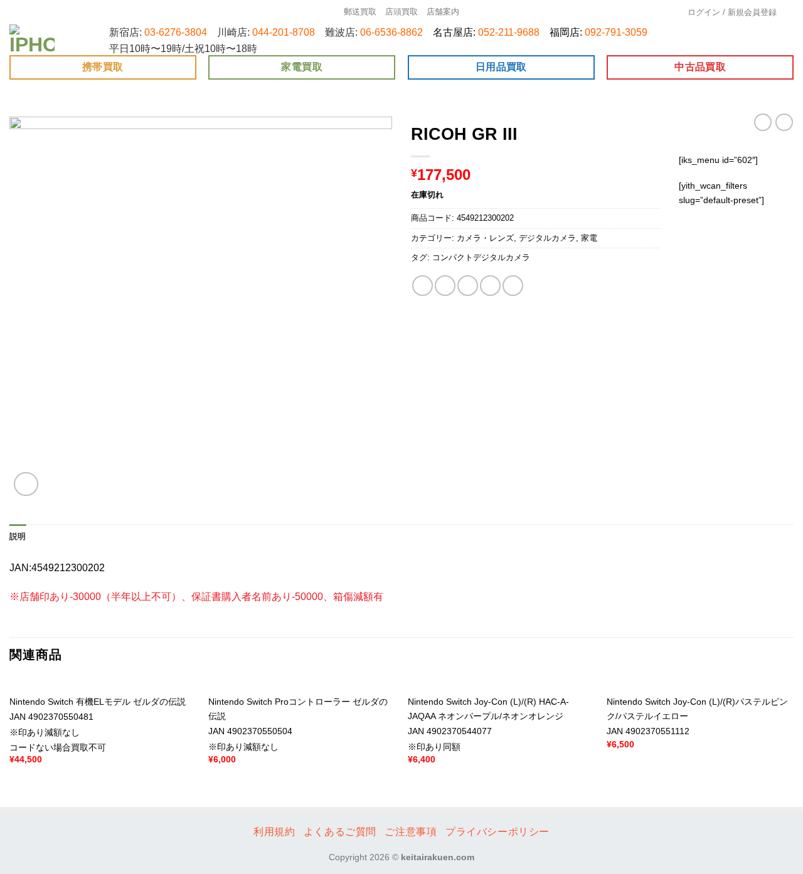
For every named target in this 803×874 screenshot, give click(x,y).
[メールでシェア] (467, 285)
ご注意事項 (411, 831)
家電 (589, 238)
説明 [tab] (17, 536)
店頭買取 (401, 11)
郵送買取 (360, 11)
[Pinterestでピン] (490, 285)
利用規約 (274, 831)
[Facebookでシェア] (422, 285)
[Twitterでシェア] (445, 285)
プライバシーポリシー (497, 831)
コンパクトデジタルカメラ (481, 257)
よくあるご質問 (340, 831)
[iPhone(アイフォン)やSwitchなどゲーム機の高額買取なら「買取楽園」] (32, 39)
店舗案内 (443, 11)
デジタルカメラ (547, 238)
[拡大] (26, 484)
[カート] (789, 12)
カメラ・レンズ (485, 238)
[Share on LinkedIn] (513, 285)
